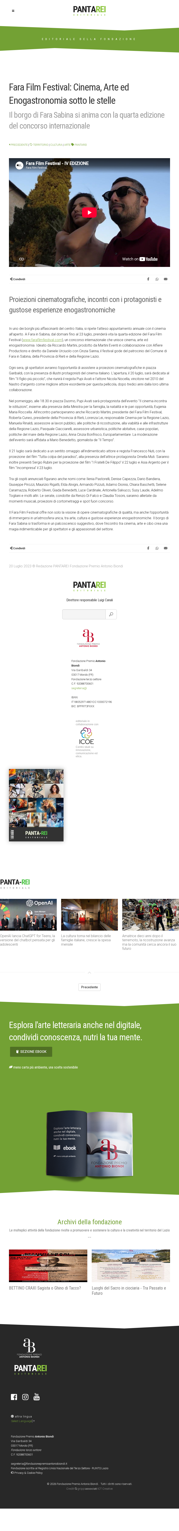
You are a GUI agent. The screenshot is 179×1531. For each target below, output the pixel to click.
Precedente (19, 144)
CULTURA (56, 144)
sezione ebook (33, 1052)
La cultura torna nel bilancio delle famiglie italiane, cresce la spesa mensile (25, 940)
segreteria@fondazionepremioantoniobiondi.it (39, 1463)
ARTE (67, 144)
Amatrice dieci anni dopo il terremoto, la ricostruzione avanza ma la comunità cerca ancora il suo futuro (88, 942)
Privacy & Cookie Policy (28, 1472)
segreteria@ (79, 688)
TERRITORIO (40, 144)
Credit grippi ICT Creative (89, 1488)
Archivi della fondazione (89, 1222)
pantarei (80, 144)
